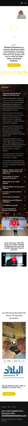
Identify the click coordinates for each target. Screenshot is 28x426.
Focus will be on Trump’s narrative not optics (11, 177)
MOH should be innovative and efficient (13, 187)
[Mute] (19, 361)
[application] (14, 342)
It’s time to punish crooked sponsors (12, 192)
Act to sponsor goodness (11, 197)
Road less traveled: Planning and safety (12, 201)
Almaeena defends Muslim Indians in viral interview (12, 94)
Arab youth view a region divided (11, 182)
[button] (14, 94)
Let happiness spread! (10, 205)
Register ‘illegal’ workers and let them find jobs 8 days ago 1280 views (12, 171)
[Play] (5, 361)
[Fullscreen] (22, 361)
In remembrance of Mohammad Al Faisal (9, 209)
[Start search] (26, 3)
